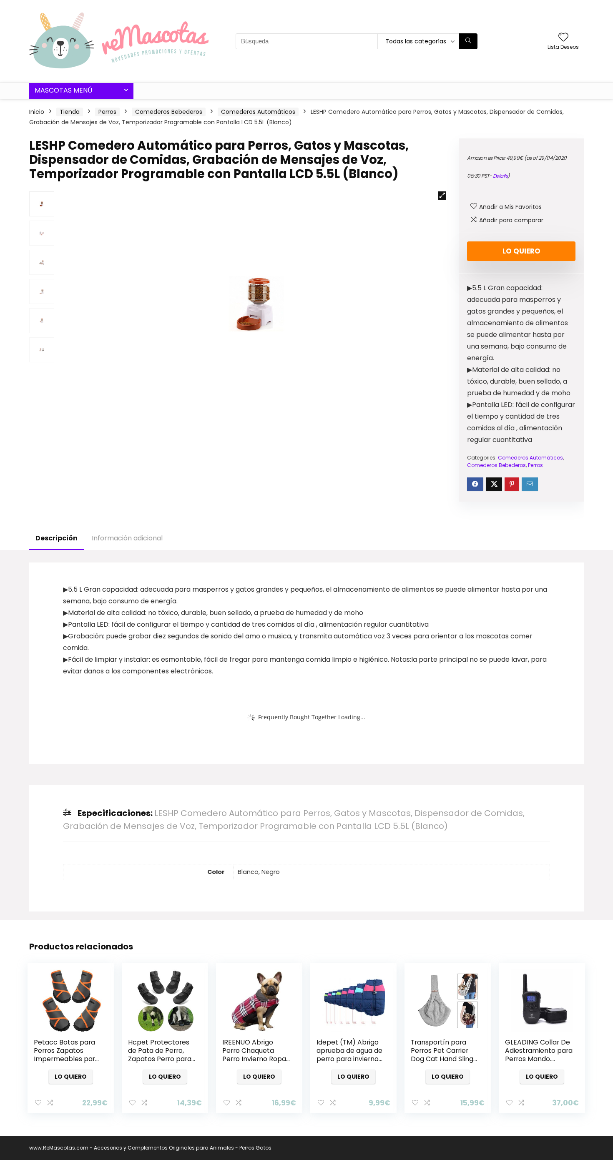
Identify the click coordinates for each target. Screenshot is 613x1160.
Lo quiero (521, 251)
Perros (107, 112)
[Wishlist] (563, 38)
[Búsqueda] (468, 41)
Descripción (56, 538)
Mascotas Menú (63, 90)
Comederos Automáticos (258, 112)
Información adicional (127, 538)
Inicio (36, 112)
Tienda (70, 112)
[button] (442, 195)
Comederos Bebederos (168, 112)
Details (500, 175)
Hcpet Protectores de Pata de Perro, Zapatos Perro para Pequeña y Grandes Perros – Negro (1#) (160, 1058)
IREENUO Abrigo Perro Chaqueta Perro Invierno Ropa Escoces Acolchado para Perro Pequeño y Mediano (254, 1063)
